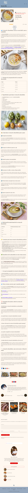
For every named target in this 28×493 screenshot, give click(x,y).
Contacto (24, 488)
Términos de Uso (4, 488)
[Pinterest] (15, 382)
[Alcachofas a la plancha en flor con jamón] (14, 374)
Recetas (21, 13)
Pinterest (12, 391)
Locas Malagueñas (14, 412)
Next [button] (26, 400)
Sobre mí (14, 489)
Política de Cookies (13, 488)
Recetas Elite (4, 5)
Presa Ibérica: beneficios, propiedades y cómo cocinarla (5, 413)
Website (8, 391)
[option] (5, 409)
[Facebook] (14, 382)
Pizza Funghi (23, 412)
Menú (26, 4)
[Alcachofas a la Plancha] (5, 374)
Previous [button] (25, 400)
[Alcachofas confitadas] (23, 374)
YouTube (9, 391)
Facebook (10, 391)
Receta (18, 13)
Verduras (16, 13)
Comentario (2, 424)
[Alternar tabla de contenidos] (14, 27)
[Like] (12, 382)
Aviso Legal (8, 488)
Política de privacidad (19, 488)
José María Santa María (19, 12)
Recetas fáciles (24, 13)
